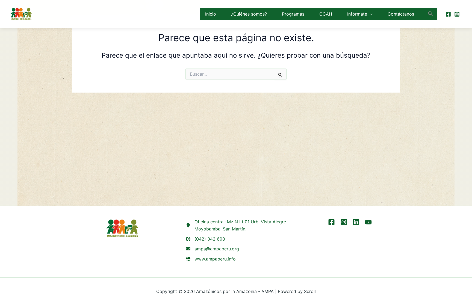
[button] (370, 13)
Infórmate (357, 14)
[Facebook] (448, 14)
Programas (293, 14)
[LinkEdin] (356, 222)
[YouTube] (368, 222)
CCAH (325, 14)
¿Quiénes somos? (249, 14)
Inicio (210, 14)
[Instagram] (457, 14)
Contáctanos (401, 14)
